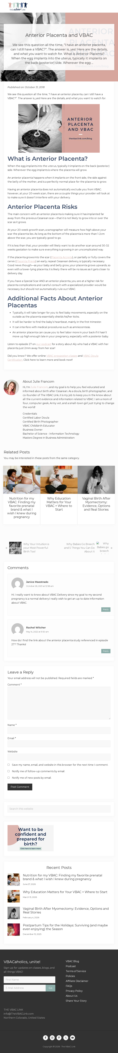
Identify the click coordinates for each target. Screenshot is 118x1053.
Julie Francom (39, 387)
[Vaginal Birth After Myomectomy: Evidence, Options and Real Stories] (96, 480)
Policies (70, 976)
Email (12, 738)
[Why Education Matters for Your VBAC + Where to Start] (59, 480)
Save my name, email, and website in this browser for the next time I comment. (60, 764)
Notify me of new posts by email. (31, 777)
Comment (15, 684)
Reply (106, 609)
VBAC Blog (72, 961)
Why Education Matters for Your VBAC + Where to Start (59, 504)
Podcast (71, 966)
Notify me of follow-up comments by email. (38, 771)
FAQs (69, 986)
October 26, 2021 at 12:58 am (40, 586)
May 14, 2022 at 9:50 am (37, 632)
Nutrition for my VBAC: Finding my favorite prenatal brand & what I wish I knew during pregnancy (21, 508)
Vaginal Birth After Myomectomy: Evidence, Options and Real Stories (96, 504)
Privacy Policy (74, 990)
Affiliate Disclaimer (77, 981)
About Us (71, 995)
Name (12, 725)
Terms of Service (76, 971)
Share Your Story (76, 1000)
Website (13, 751)
